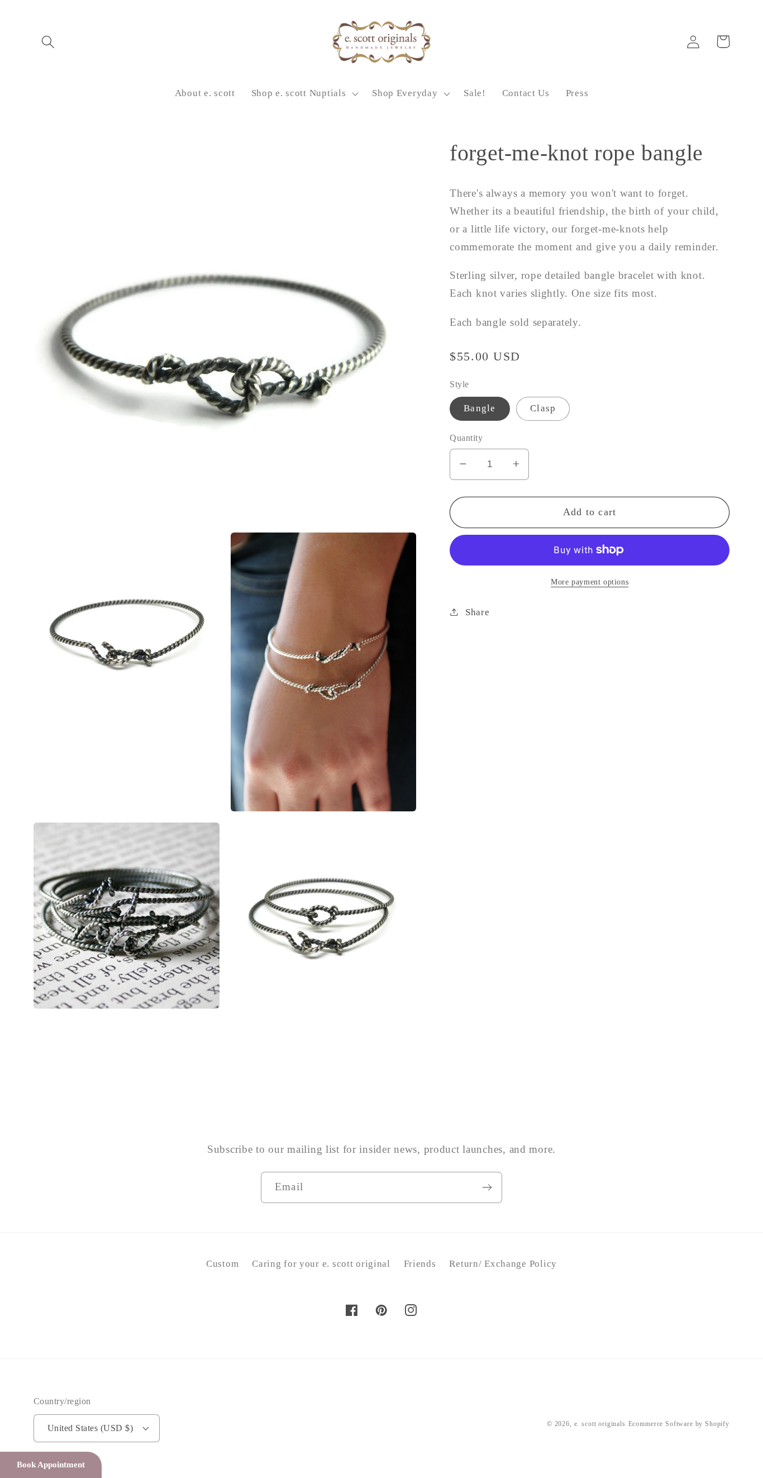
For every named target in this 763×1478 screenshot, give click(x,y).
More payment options (589, 581)
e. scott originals (600, 1424)
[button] (48, 41)
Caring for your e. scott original (321, 1263)
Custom (222, 1263)
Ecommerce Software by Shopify (678, 1424)
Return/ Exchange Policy (503, 1263)
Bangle (479, 408)
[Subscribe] (487, 1187)
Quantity (466, 438)
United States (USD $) (90, 1428)
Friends (420, 1263)
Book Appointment (51, 1464)
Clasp (543, 408)
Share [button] (477, 611)
